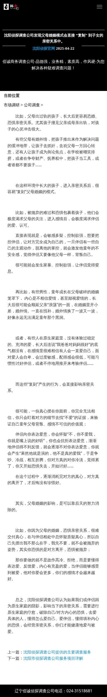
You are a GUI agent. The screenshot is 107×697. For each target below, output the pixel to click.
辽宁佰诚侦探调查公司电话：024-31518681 (53, 691)
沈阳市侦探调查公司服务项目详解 (53, 658)
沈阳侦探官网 (44, 48)
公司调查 (32, 105)
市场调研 (12, 105)
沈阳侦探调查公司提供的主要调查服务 (57, 652)
